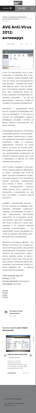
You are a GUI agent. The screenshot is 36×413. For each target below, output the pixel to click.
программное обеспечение (17, 17)
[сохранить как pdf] (31, 44)
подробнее (11, 373)
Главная (4, 17)
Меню (20, 8)
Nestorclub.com (10, 405)
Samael (5, 293)
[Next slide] (30, 355)
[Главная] (18, 3)
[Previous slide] (5, 355)
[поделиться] (21, 44)
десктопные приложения (10, 19)
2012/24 (5, 297)
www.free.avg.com (15, 276)
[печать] (26, 44)
